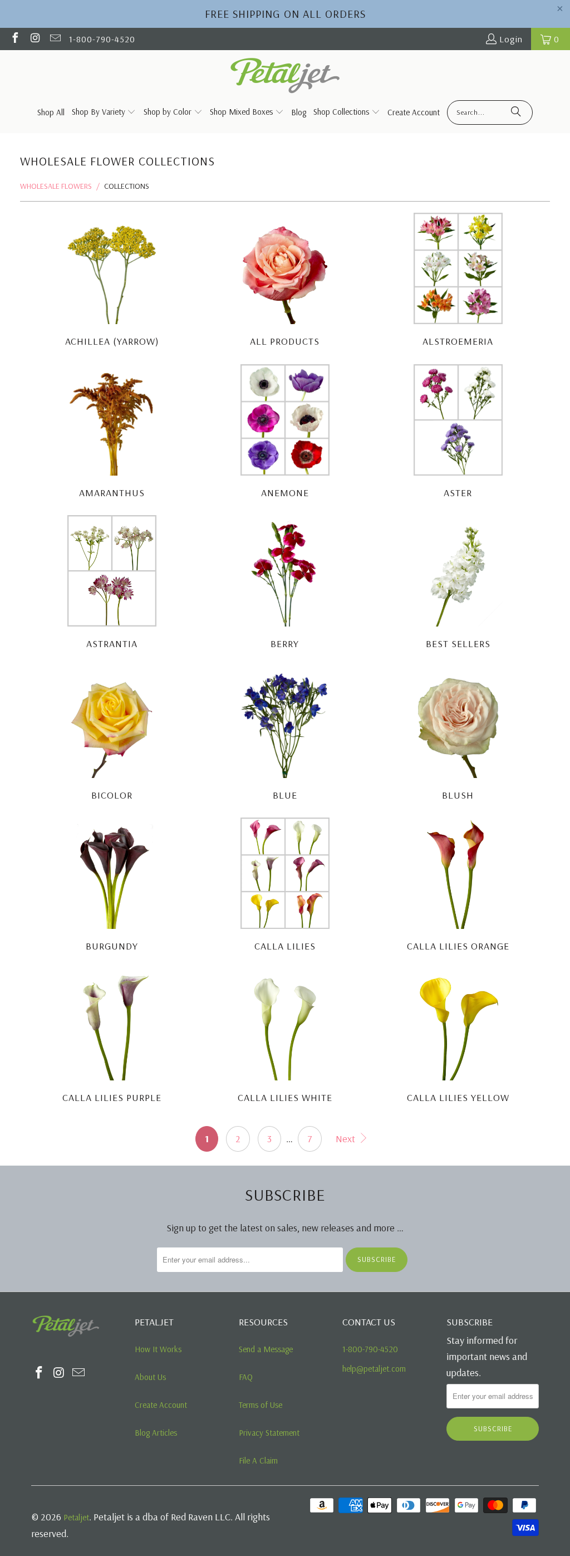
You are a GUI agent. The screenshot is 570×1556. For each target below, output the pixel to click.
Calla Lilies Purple (112, 1038)
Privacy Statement (269, 1432)
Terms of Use (260, 1405)
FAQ (246, 1377)
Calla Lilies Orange (458, 886)
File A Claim (258, 1460)
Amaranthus (112, 433)
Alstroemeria (458, 281)
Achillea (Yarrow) (112, 281)
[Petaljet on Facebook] (14, 39)
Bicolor (112, 735)
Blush (458, 735)
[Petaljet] (285, 76)
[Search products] (516, 112)
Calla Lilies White (285, 1038)
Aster (458, 433)
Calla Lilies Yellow (458, 1038)
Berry (285, 584)
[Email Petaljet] (54, 39)
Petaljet (76, 1517)
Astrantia (112, 584)
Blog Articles (156, 1432)
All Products (285, 281)
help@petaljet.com (374, 1368)
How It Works (158, 1349)
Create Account (161, 1405)
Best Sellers (458, 584)
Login (511, 39)
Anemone (285, 433)
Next (346, 1138)
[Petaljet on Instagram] (34, 39)
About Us (150, 1377)
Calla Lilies (285, 886)
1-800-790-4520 (102, 39)
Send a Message (266, 1349)
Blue (285, 735)
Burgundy (112, 886)
